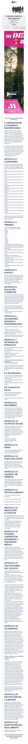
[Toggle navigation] (3, 9)
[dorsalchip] (14, 2)
